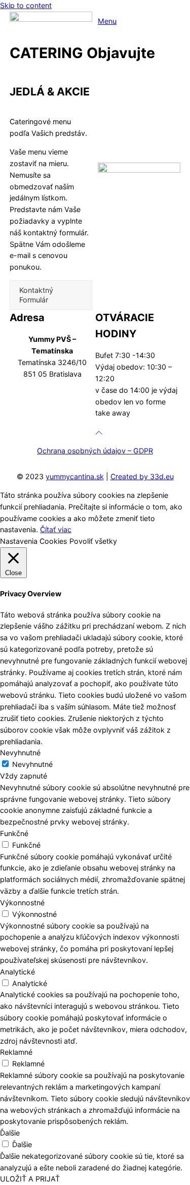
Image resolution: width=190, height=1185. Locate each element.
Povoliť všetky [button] (93, 541)
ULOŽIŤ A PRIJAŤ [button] (30, 1178)
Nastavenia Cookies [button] (33, 541)
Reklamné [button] (16, 1052)
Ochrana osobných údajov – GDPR (95, 450)
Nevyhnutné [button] (20, 752)
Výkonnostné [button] (22, 902)
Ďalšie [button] (10, 1132)
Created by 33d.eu (142, 476)
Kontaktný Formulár (36, 295)
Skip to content (26, 5)
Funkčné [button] (14, 833)
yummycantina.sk (75, 476)
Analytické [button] (17, 971)
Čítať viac (55, 529)
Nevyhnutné (32, 764)
